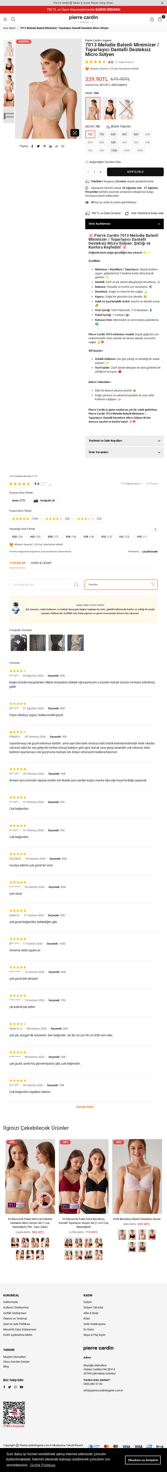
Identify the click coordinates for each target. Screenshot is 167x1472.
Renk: (92, 93)
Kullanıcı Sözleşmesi (16, 1307)
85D (101, 142)
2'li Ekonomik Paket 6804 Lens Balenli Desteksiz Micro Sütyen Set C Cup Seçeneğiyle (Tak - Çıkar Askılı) (30, 1223)
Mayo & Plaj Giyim (94, 1334)
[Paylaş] (50, 146)
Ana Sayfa (9, 28)
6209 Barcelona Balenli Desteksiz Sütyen (137, 1219)
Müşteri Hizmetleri (14, 1357)
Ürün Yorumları (99, 452)
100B (114, 150)
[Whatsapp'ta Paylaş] (56, 146)
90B (113, 142)
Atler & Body (91, 1313)
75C (90, 134)
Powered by (134, 552)
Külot (87, 1318)
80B (113, 134)
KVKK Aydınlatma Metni (17, 1334)
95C (90, 150)
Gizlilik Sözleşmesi (14, 1313)
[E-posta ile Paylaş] (63, 146)
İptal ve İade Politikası (16, 1324)
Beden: (108, 126)
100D (140, 150)
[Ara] (13, 19)
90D (136, 142)
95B (147, 142)
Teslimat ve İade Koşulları (105, 440)
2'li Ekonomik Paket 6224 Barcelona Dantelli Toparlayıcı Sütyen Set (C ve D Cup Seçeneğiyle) (84, 1223)
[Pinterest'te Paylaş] (44, 146)
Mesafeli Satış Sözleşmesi (19, 1329)
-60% (11, 1142)
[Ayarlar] (152, 19)
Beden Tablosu (120, 126)
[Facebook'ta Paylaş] (32, 146)
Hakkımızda (10, 1302)
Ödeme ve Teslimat (15, 1318)
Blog (6, 1366)
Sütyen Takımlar (93, 1307)
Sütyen (88, 1302)
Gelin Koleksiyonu (94, 1324)
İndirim (23, 41)
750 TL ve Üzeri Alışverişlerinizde (83, 10)
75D (101, 134)
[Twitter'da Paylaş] (38, 146)
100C (127, 150)
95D (101, 150)
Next (78, 88)
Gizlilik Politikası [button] (42, 1465)
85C (90, 142)
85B (147, 134)
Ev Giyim (89, 1329)
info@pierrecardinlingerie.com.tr (103, 1390)
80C (124, 134)
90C (124, 142)
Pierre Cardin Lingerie (98, 40)
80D (136, 134)
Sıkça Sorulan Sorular (16, 1361)
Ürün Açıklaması (100, 223)
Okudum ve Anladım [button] (143, 1460)
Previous (19, 88)
